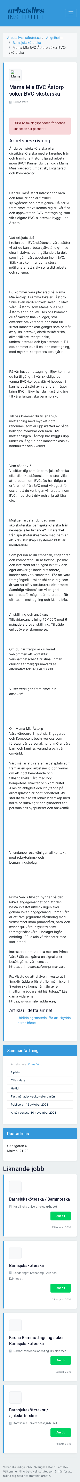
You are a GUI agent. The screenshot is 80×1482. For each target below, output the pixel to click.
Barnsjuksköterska (26, 1265)
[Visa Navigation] (71, 13)
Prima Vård (35, 1064)
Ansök (60, 1216)
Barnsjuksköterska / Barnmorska (39, 1199)
